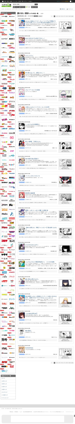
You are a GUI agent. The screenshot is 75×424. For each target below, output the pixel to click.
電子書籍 (35, 7)
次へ (72, 16)
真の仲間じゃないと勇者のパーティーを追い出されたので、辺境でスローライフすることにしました (41, 297)
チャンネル (15, 1)
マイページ (70, 9)
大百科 (19, 1)
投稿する (63, 9)
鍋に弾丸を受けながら (32, 279)
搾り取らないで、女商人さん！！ (35, 72)
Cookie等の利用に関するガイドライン (41, 411)
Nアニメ (26, 1)
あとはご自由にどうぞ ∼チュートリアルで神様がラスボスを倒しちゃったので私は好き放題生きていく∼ (41, 21)
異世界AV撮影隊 (30, 193)
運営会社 (11, 411)
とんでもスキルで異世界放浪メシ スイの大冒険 (39, 262)
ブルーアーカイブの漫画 (32, 90)
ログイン (58, 1)
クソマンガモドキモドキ (32, 176)
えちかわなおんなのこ (32, 245)
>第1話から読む (65, 29)
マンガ (28, 7)
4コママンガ (4, 392)
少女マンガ (4, 386)
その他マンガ (5, 395)
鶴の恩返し (28, 331)
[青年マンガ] (27, 27)
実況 (22, 1)
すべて (3, 378)
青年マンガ (4, 383)
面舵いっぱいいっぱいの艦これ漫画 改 (36, 210)
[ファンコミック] (28, 96)
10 (69, 16)
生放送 (11, 1)
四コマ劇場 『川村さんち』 (33, 141)
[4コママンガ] (28, 147)
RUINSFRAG (29, 348)
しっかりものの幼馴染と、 (33, 124)
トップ (16, 7)
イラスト (22, 7)
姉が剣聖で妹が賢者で (32, 159)
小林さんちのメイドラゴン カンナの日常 (37, 107)
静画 (8, 1)
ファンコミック (5, 397)
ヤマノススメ (29, 55)
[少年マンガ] (27, 165)
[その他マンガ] (28, 182)
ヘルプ (20, 411)
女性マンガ (4, 389)
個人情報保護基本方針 (27, 411)
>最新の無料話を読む (65, 31)
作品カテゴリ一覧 (6, 375)
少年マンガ (4, 381)
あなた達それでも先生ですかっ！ (35, 38)
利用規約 (16, 411)
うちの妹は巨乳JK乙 (31, 313)
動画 (5, 1)
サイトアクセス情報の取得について (57, 411)
